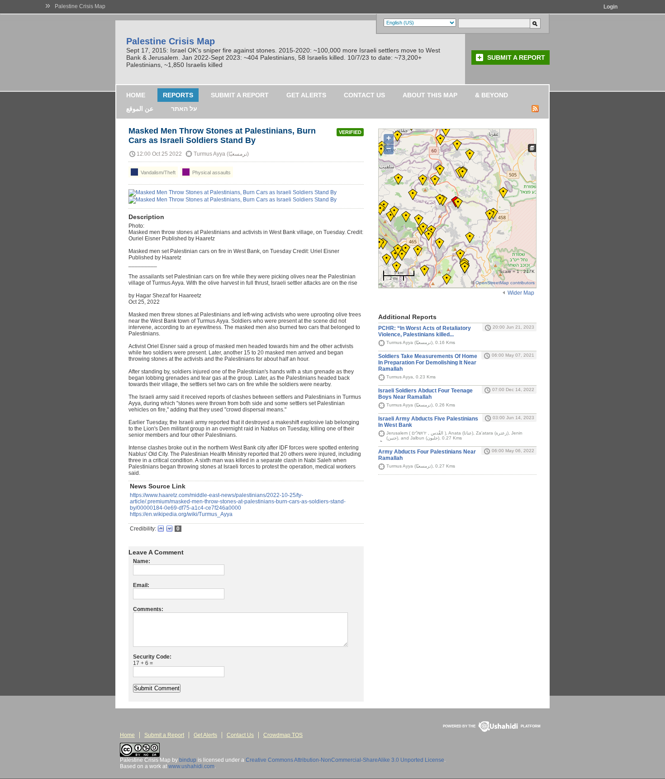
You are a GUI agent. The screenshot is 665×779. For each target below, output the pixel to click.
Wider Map (521, 293)
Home (135, 95)
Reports (178, 95)
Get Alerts (306, 95)
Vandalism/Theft (157, 172)
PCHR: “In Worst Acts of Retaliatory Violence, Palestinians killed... (424, 331)
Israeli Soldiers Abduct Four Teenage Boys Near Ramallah (425, 393)
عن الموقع (139, 108)
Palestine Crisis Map (80, 6)
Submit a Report (516, 57)
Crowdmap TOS (283, 735)
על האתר (184, 108)
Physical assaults (211, 172)
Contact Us (364, 95)
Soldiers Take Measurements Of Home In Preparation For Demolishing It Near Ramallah (427, 362)
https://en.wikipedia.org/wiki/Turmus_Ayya (181, 514)
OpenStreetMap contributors (505, 282)
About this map (430, 95)
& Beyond (491, 95)
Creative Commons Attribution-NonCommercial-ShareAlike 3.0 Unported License (345, 760)
